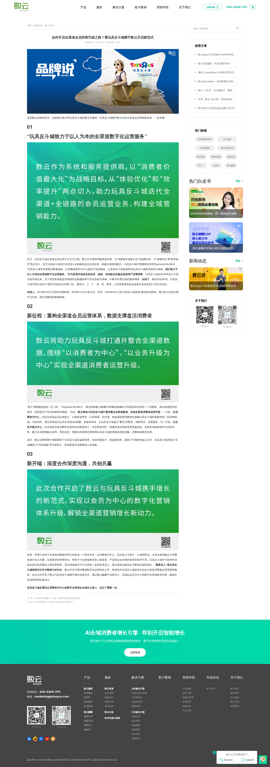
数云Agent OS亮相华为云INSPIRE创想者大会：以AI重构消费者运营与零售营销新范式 (217, 54)
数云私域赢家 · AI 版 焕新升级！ (215, 63)
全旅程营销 (137, 701)
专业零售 (136, 733)
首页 (29, 25)
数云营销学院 (227, 147)
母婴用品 (136, 738)
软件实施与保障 (112, 717)
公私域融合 (137, 697)
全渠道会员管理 (139, 692)
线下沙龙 (210, 688)
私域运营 (231, 156)
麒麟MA (88, 725)
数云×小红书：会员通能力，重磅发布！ (217, 90)
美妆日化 (136, 716)
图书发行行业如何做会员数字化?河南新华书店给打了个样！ (217, 108)
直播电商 (136, 706)
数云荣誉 (201, 156)
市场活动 (212, 677)
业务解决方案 (138, 688)
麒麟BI (87, 729)
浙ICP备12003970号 (81, 759)
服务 (108, 677)
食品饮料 (136, 720)
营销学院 (188, 677)
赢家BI (87, 697)
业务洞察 (109, 692)
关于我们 (236, 677)
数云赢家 (88, 688)
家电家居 (136, 729)
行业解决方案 (138, 711)
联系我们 (234, 706)
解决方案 (138, 677)
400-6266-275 (50, 692)
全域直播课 (205, 147)
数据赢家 (88, 701)
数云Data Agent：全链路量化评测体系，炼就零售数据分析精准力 (217, 81)
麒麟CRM (88, 720)
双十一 (201, 165)
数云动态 (49, 25)
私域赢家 (88, 706)
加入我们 (234, 697)
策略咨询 (109, 697)
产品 (87, 677)
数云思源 (109, 688)
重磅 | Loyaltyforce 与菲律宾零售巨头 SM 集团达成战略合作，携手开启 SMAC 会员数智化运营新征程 (217, 72)
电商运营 (109, 701)
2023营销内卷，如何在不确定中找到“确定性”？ (54, 601)
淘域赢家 (88, 692)
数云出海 (109, 711)
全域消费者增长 (205, 139)
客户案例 (227, 139)
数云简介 (234, 688)
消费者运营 (216, 156)
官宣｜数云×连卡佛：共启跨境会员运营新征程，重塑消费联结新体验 (217, 99)
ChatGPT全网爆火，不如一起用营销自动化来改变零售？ (58, 598)
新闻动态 (38, 25)
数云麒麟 (231, 165)
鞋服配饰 (136, 725)
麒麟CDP (88, 716)
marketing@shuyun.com (52, 696)
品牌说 (216, 165)
